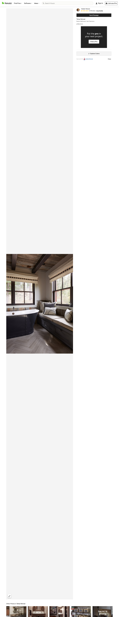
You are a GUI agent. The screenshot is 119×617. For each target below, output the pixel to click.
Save (45, 596)
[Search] (43, 3)
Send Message (94, 15)
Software (27, 3)
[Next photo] (70, 304)
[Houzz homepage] (6, 3)
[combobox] (67, 3)
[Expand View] (9, 596)
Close (109, 59)
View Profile (99, 11)
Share (36, 596)
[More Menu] (70, 596)
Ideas (36, 3)
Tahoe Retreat (21, 604)
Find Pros (17, 3)
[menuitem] (18, 3)
